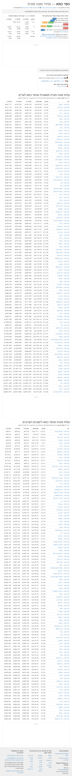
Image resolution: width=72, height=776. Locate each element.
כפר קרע (63, 215)
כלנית (64, 649)
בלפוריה (63, 547)
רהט (64, 363)
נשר (64, 186)
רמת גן (63, 270)
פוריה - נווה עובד (61, 498)
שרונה (64, 434)
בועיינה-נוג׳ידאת (61, 553)
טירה (64, 223)
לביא (64, 521)
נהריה (64, 200)
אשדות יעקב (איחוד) (60, 576)
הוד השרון (63, 293)
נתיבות (63, 374)
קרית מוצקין (62, 165)
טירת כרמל (62, 206)
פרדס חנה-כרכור (61, 180)
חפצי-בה (63, 669)
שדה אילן (63, 449)
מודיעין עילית (62, 342)
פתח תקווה (62, 252)
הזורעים (63, 585)
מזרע (64, 594)
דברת (64, 475)
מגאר (64, 119)
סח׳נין (64, 133)
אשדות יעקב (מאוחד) (59, 568)
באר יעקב (63, 310)
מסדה (64, 550)
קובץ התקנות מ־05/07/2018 (47, 36)
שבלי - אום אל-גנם (60, 478)
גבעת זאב (63, 319)
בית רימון (63, 614)
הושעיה (63, 640)
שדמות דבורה (62, 431)
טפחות (63, 672)
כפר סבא (63, 226)
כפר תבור (63, 437)
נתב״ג (64, 290)
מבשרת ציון (62, 334)
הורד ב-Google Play (47, 81)
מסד (64, 608)
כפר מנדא (63, 139)
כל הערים (30, 769)
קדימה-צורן (62, 249)
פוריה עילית (62, 481)
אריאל (64, 278)
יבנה (64, 313)
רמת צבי (63, 571)
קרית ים (63, 171)
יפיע (64, 127)
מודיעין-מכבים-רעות (60, 339)
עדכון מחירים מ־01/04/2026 (15, 758)
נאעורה (63, 504)
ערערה (64, 154)
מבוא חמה (62, 704)
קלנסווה (63, 209)
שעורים (63, 440)
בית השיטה (62, 658)
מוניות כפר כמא (61, 86)
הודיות (64, 515)
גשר (64, 655)
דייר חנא (63, 661)
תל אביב (63, 276)
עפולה (64, 104)
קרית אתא (63, 157)
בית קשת (63, 452)
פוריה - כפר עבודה (60, 466)
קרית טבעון (62, 151)
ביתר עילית (62, 348)
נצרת (64, 122)
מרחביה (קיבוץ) (61, 542)
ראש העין (63, 284)
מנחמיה (63, 605)
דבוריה (63, 472)
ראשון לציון (62, 287)
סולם (64, 579)
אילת (64, 389)
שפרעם (63, 145)
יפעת (64, 695)
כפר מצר (63, 460)
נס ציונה (63, 299)
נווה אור (63, 693)
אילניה (64, 463)
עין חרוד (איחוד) (61, 574)
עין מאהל (63, 664)
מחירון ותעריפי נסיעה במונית (15, 755)
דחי (64, 533)
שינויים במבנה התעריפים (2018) (14, 760)
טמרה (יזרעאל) (61, 492)
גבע (64, 635)
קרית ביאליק (62, 168)
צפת (64, 174)
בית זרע (63, 536)
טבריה (64, 110)
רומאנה (63, 617)
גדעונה (63, 623)
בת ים (64, 296)
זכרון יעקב (63, 203)
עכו (64, 183)
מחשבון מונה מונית (49, 34)
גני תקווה (63, 305)
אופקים (63, 380)
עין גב (64, 652)
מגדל (64, 710)
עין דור (64, 457)
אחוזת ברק (62, 486)
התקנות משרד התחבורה (30, 8)
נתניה (64, 247)
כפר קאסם (62, 229)
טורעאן (63, 524)
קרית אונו (63, 255)
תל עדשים (63, 597)
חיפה (64, 197)
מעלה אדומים (61, 354)
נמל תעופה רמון (61, 392)
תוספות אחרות (64, 32)
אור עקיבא (63, 217)
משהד (64, 620)
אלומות (63, 469)
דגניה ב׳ (63, 513)
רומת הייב (63, 600)
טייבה (64, 238)
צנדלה (64, 713)
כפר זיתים (63, 687)
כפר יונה (63, 232)
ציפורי (64, 675)
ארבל (64, 666)
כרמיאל (63, 148)
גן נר (64, 701)
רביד (64, 632)
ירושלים (63, 345)
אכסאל (63, 518)
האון (64, 565)
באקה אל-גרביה (61, 220)
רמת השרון (62, 302)
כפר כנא (63, 107)
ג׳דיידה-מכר (62, 177)
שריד (64, 678)
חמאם (64, 707)
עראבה (63, 130)
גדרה (64, 322)
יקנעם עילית (62, 159)
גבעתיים (63, 316)
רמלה (64, 331)
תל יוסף (63, 603)
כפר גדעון (63, 559)
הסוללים (63, 698)
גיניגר (64, 643)
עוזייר (64, 646)
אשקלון (63, 366)
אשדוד (64, 337)
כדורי (64, 446)
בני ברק (63, 261)
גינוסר (64, 684)
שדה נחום (63, 716)
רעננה (64, 235)
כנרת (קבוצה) (62, 489)
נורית (64, 690)
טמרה (64, 162)
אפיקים (63, 539)
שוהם (64, 264)
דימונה (63, 386)
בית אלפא (63, 681)
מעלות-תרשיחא (61, 188)
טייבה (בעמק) (62, 626)
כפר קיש (63, 455)
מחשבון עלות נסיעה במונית (49, 8)
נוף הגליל (63, 116)
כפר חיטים (62, 637)
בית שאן (63, 136)
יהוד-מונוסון (62, 267)
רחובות (63, 307)
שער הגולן (63, 562)
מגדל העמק (62, 125)
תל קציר (63, 556)
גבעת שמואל (62, 258)
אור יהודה (63, 273)
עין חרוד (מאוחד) (61, 591)
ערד (64, 383)
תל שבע (63, 371)
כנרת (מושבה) (61, 495)
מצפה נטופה (62, 530)
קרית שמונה (62, 212)
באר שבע (63, 377)
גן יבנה (63, 360)
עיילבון (64, 582)
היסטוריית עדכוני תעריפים (63, 759)
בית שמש (63, 357)
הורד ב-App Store (59, 81)
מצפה (64, 588)
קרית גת (63, 351)
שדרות (64, 368)
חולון (64, 281)
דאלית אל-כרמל (61, 191)
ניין (65, 501)
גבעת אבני (62, 510)
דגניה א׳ (63, 507)
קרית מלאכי (62, 328)
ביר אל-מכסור (62, 719)
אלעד (64, 241)
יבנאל (64, 443)
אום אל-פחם (62, 142)
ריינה (64, 113)
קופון (59, 78)
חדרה (64, 194)
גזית (64, 484)
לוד (64, 325)
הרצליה (63, 244)
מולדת (64, 611)
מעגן (64, 527)
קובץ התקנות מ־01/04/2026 (53, 38)
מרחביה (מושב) (61, 545)
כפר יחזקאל (62, 629)
